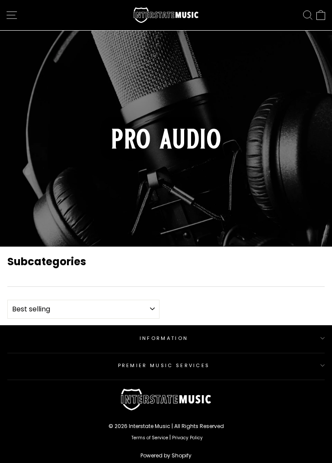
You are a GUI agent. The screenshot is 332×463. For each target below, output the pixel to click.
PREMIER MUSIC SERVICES (164, 365)
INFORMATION (164, 338)
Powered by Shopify (166, 455)
